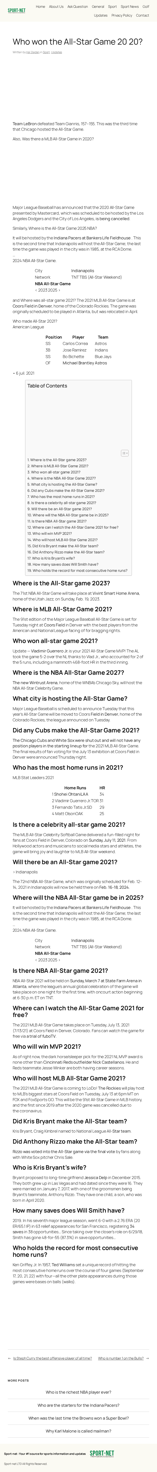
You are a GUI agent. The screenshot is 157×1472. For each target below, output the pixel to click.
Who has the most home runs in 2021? (63, 496)
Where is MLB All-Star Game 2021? (60, 465)
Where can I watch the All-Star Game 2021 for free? (76, 527)
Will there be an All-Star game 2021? (61, 508)
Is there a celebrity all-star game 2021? (63, 502)
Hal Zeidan (32, 52)
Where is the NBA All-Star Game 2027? (63, 478)
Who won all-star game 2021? (55, 472)
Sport (46, 52)
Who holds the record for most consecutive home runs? (80, 570)
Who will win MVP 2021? (52, 533)
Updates (56, 52)
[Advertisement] (79, 88)
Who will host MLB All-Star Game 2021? (65, 539)
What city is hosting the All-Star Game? (64, 484)
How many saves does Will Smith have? (65, 564)
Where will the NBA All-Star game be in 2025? (71, 514)
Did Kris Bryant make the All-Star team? (66, 545)
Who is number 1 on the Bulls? (121, 1358)
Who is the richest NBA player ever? (78, 1392)
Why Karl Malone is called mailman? (78, 1431)
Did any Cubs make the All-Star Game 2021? (68, 490)
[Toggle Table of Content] (123, 453)
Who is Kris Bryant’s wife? (53, 558)
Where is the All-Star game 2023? (58, 459)
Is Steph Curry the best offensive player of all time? (52, 1358)
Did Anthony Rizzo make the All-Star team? (69, 552)
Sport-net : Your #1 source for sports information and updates (45, 1454)
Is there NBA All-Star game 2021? (59, 521)
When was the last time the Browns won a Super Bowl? (78, 1418)
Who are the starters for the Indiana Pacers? (78, 1405)
